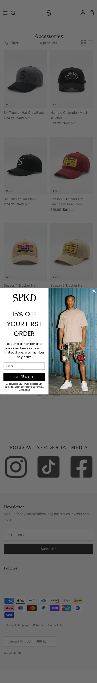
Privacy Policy (23, 387)
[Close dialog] (94, 291)
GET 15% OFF (24, 377)
